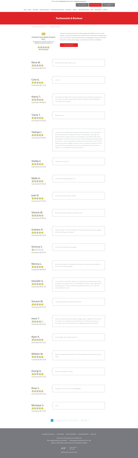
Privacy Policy (60, 434)
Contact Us (93, 434)
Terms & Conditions (71, 434)
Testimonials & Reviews (55, 26)
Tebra (76, 452)
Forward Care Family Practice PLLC (39, 26)
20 (85, 420)
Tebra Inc (52, 434)
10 (76, 420)
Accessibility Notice (83, 434)
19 (82, 420)
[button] (95, 5)
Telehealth (62, 1)
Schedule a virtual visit (80, 1)
